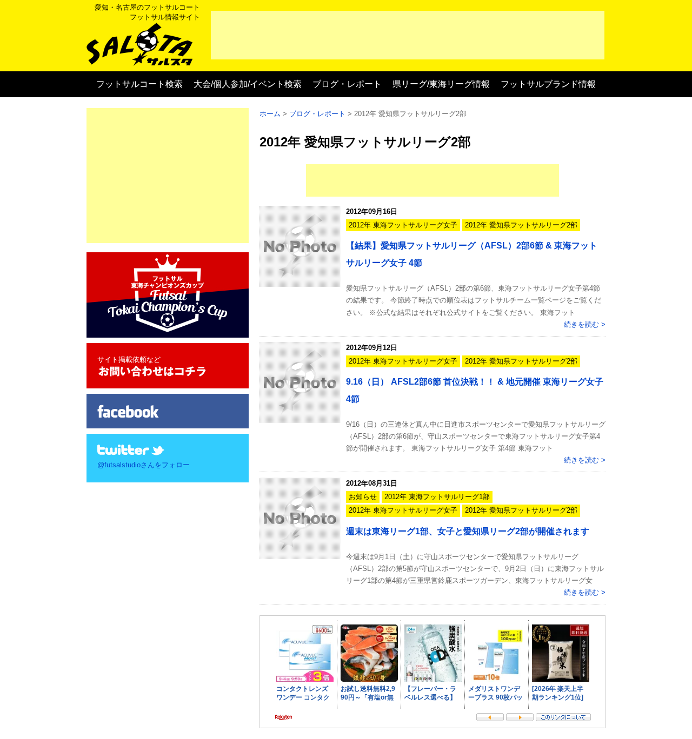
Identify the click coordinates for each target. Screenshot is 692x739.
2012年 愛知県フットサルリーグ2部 (521, 225)
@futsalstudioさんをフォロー (143, 465)
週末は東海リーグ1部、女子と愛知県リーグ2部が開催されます (467, 531)
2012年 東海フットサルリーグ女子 (403, 225)
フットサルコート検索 (139, 84)
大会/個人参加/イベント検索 (248, 84)
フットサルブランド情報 (548, 84)
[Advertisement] (407, 35)
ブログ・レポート (347, 84)
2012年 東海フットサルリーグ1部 (437, 497)
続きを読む (581, 324)
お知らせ (363, 497)
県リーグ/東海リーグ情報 (441, 84)
